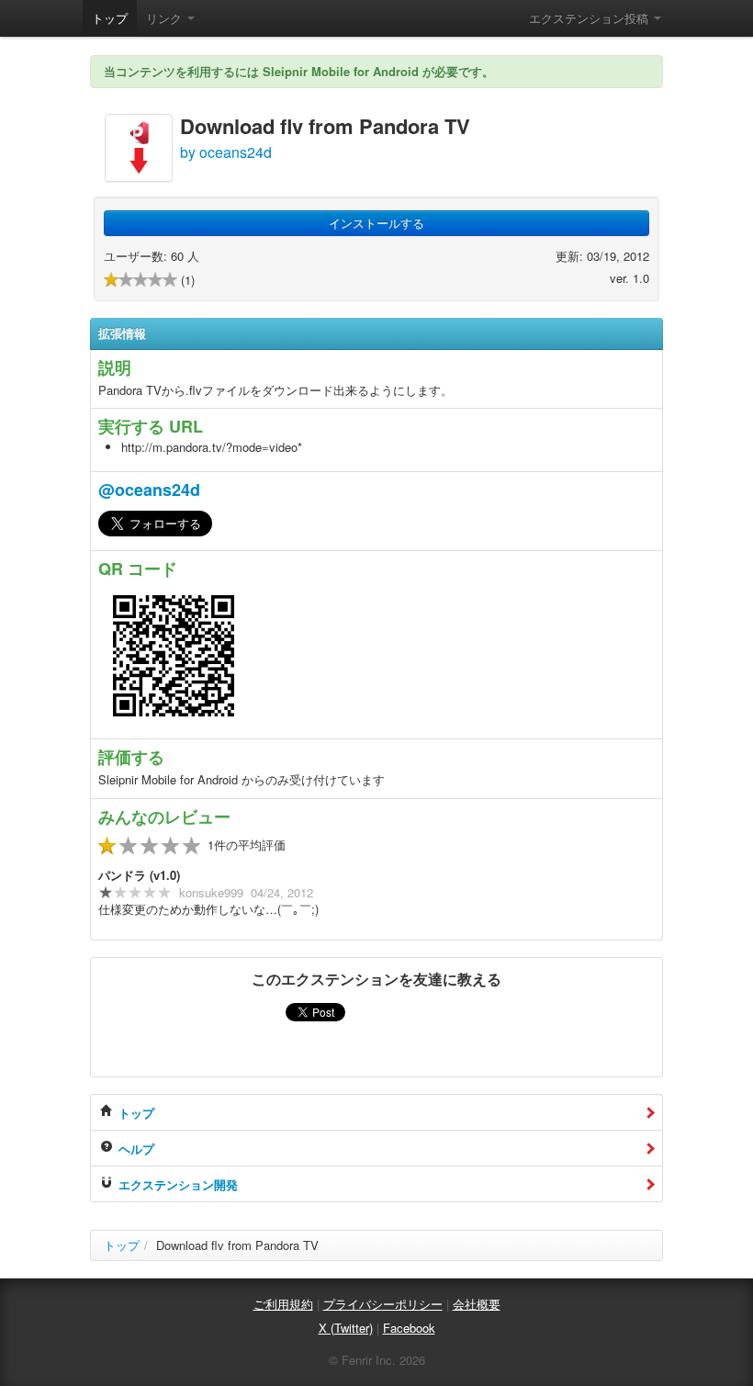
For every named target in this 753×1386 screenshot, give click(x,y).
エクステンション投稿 (590, 18)
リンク (165, 18)
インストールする (376, 222)
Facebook (409, 1327)
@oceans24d (149, 489)
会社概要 (476, 1304)
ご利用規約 (283, 1304)
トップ (110, 18)
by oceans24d (226, 152)
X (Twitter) (346, 1327)
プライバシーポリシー (383, 1304)
